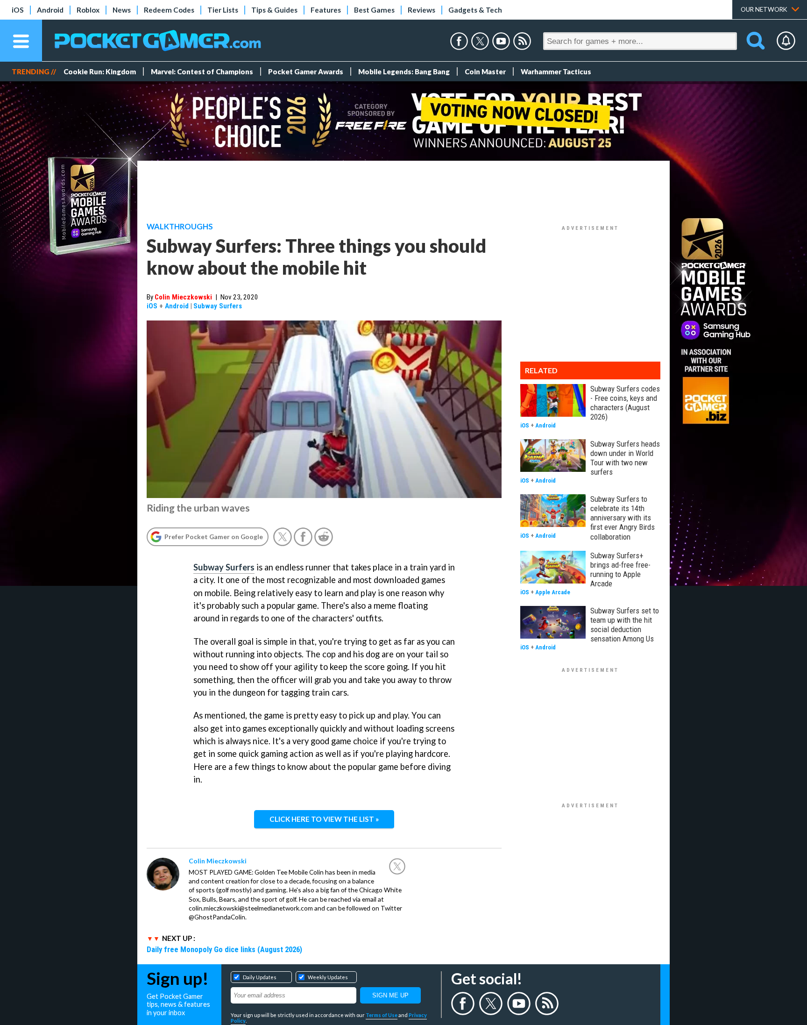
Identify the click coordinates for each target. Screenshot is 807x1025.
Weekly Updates (328, 977)
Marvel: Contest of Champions (202, 71)
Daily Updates (259, 977)
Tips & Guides (274, 10)
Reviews (421, 10)
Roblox (88, 10)
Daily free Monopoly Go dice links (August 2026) (224, 949)
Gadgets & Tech (475, 10)
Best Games (374, 10)
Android (50, 10)
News (122, 10)
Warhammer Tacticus (556, 71)
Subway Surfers (217, 306)
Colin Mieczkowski (183, 297)
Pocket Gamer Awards (305, 71)
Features (326, 10)
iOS (18, 10)
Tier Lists (222, 10)
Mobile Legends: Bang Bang (404, 71)
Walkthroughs (180, 226)
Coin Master (485, 71)
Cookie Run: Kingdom (100, 71)
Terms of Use (381, 1015)
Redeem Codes (169, 10)
